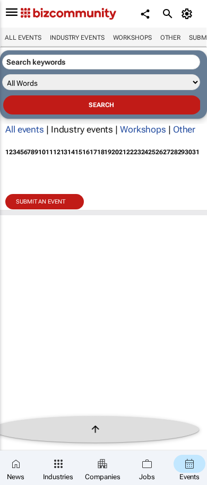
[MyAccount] (188, 14)
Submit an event (40, 201)
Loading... (20, 231)
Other (170, 37)
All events (23, 37)
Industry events (77, 37)
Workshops (132, 37)
